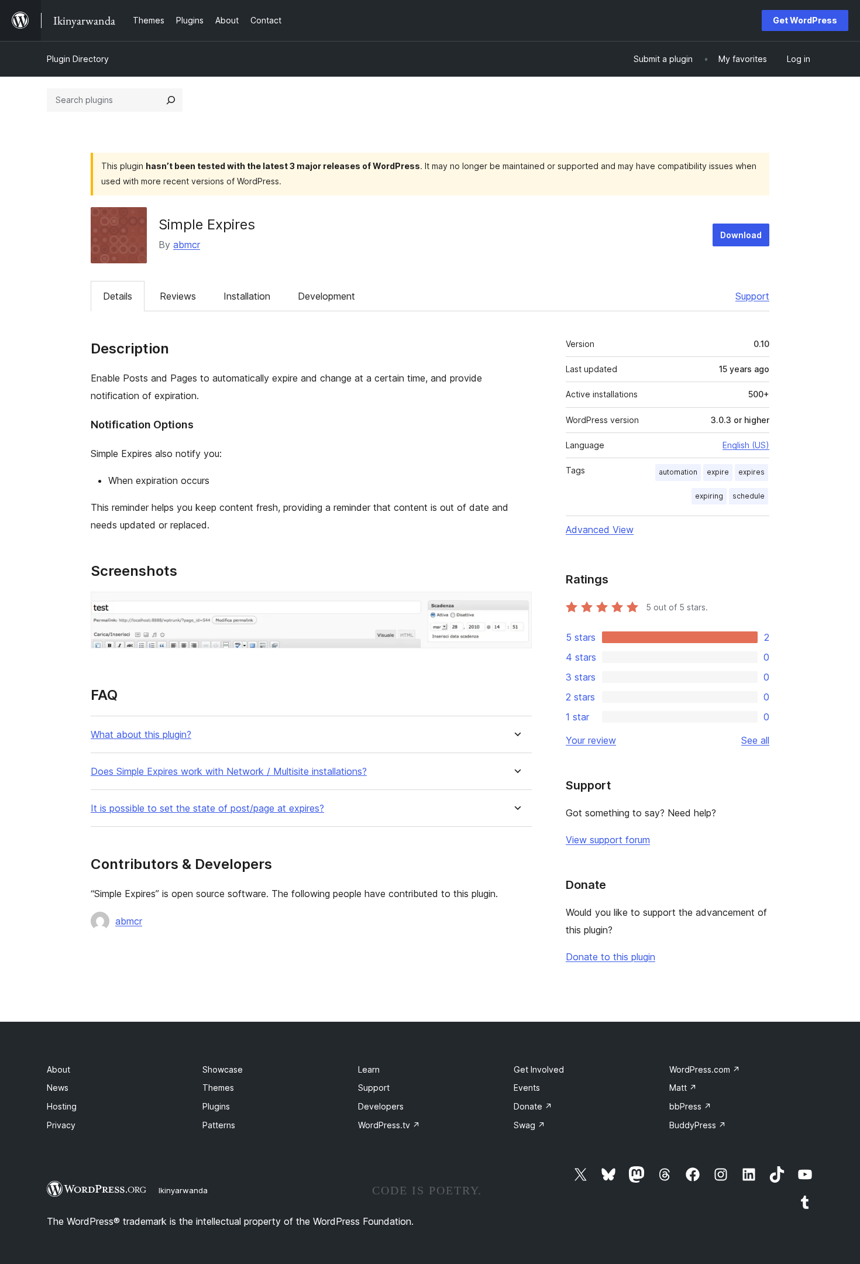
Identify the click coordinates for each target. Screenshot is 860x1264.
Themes (218, 1088)
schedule (748, 496)
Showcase (222, 1069)
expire (718, 472)
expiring (709, 496)
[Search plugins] (171, 100)
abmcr (186, 244)
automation (678, 472)
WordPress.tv (389, 1125)
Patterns (218, 1125)
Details (117, 296)
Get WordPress (805, 20)
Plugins (216, 1106)
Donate (533, 1106)
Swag (529, 1125)
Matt (683, 1088)
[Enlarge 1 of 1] (516, 607)
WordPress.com (704, 1069)
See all (755, 740)
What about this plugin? (141, 734)
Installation (246, 296)
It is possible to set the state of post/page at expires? (207, 808)
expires (751, 472)
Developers (381, 1106)
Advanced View (600, 529)
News (57, 1088)
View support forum (608, 840)
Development (326, 296)
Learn (369, 1069)
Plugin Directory (78, 59)
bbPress (690, 1106)
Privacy (61, 1125)
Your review (591, 740)
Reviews (178, 296)
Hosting (62, 1106)
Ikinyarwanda (183, 1190)
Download (741, 235)
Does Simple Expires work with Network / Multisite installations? (229, 771)
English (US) (746, 445)
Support (752, 296)
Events (527, 1088)
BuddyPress (697, 1125)
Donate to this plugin (610, 957)
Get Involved (539, 1069)
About (58, 1069)
